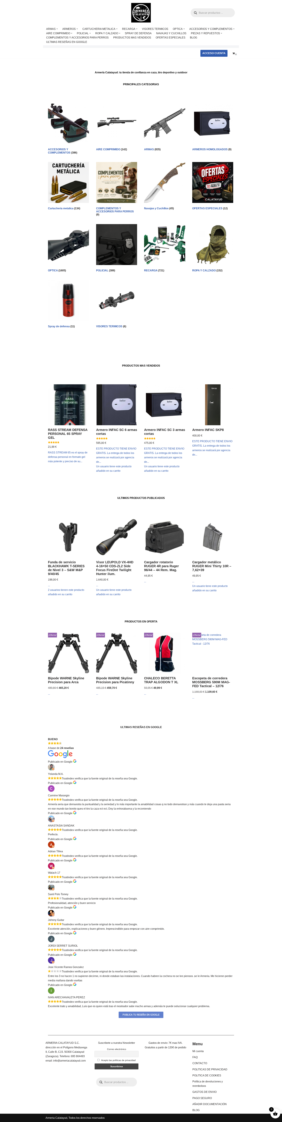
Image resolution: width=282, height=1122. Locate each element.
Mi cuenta (198, 1051)
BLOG (193, 37)
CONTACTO (199, 1063)
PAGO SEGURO (202, 1098)
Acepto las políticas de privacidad (118, 1060)
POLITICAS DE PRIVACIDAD (209, 1069)
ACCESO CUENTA (214, 53)
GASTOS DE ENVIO (204, 1092)
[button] (57, 29)
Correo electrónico (116, 1049)
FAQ (195, 1057)
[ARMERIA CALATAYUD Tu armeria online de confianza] (141, 12)
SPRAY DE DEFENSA (138, 33)
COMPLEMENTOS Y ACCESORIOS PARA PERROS (77, 37)
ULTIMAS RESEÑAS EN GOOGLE (66, 42)
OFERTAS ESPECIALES (170, 37)
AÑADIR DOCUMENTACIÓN (209, 1104)
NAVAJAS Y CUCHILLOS (171, 33)
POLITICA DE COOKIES (206, 1075)
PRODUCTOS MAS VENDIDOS (132, 37)
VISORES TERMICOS (155, 29)
